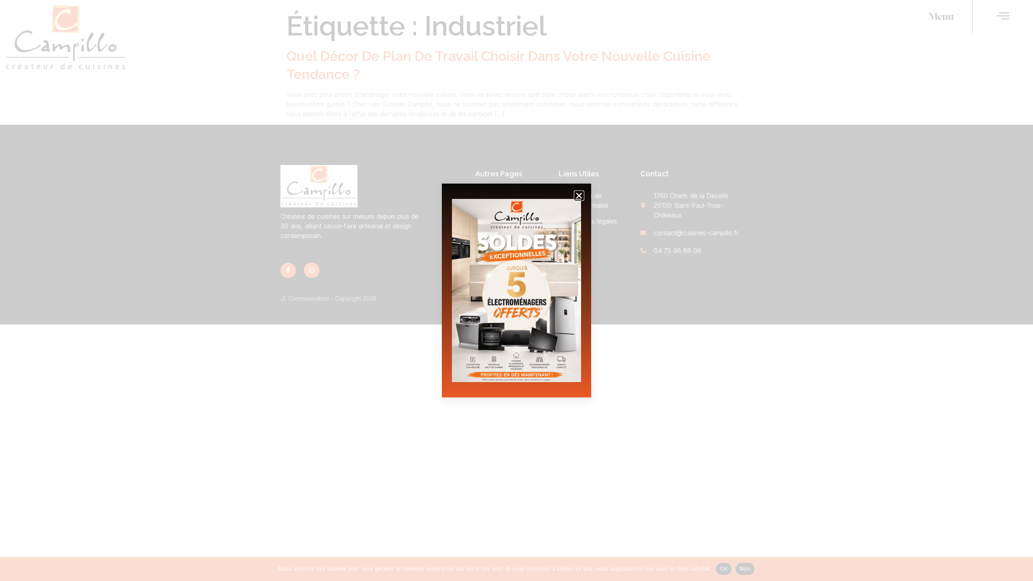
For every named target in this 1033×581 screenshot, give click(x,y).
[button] (579, 196)
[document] (516, 290)
